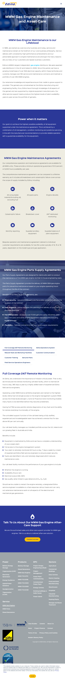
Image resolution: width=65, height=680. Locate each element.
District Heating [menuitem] (54, 578)
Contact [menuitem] (50, 628)
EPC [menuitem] (35, 562)
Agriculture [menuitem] (52, 565)
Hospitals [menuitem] (52, 590)
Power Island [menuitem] (37, 596)
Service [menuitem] (6, 601)
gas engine (35, 65)
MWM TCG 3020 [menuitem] (23, 583)
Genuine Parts (27, 357)
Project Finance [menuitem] (39, 628)
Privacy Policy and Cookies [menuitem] (48, 632)
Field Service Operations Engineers (17, 362)
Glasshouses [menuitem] (53, 587)
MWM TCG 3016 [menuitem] (23, 579)
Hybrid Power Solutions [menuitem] (7, 584)
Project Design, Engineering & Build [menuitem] (39, 566)
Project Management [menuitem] (37, 572)
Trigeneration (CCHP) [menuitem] (7, 593)
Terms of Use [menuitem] (32, 632)
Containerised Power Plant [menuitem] (38, 583)
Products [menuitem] (22, 562)
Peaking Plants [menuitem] (54, 599)
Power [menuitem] (5, 562)
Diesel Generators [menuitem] (9, 612)
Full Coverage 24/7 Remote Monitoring (18, 347)
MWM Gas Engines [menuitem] (9, 605)
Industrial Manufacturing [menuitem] (54, 595)
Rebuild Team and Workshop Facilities (18, 352)
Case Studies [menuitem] (32, 623)
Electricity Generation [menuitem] (6, 575)
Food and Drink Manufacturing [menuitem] (54, 582)
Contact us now (32, 539)
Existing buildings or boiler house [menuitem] (40, 592)
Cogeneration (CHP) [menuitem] (9, 571)
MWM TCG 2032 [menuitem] (23, 590)
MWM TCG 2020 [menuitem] (23, 586)
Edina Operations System (45, 347)
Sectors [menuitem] (52, 562)
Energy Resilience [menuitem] (9, 580)
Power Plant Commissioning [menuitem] (38, 577)
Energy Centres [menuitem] (38, 587)
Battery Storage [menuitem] (23, 565)
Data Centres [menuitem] (53, 574)
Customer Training (11, 357)
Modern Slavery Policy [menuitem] (35, 637)
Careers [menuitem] (42, 623)
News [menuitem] (30, 628)
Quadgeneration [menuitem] (8, 589)
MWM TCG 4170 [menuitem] (23, 576)
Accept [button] (33, 676)
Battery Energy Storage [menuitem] (8, 566)
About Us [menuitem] (50, 623)
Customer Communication (45, 352)
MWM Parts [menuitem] (6, 608)
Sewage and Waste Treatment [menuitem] (55, 603)
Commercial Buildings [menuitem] (53, 570)
